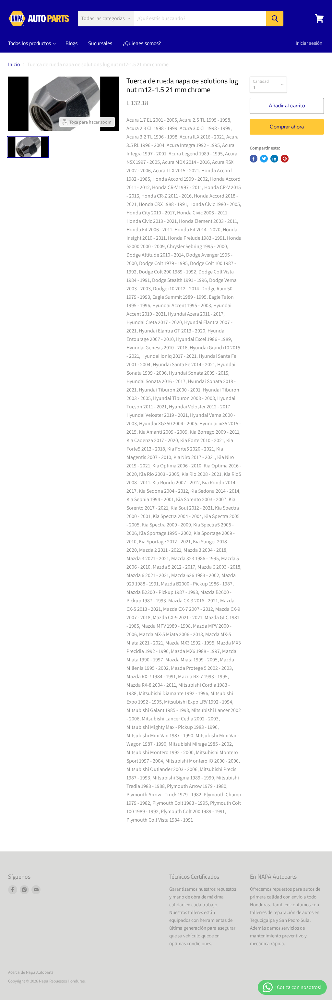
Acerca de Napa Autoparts (30, 972)
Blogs (71, 43)
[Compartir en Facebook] (253, 159)
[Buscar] (274, 18)
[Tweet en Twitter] (264, 159)
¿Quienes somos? (142, 43)
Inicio (14, 64)
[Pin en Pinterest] (285, 159)
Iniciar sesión (309, 43)
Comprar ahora (287, 127)
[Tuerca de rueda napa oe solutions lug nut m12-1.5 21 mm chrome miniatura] (27, 147)
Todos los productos (30, 43)
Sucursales (100, 43)
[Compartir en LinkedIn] (274, 159)
